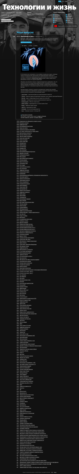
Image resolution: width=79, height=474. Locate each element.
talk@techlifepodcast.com (7, 21)
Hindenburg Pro (25, 101)
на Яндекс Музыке (38, 117)
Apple (39, 116)
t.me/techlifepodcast (6, 19)
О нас (66, 1)
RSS (52, 472)
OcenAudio (24, 109)
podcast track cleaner (37, 78)
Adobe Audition (25, 103)
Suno (23, 111)
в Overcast (43, 116)
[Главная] (59, 1)
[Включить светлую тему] (75, 1)
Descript (23, 98)
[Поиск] (63, 1)
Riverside (24, 100)
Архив (55, 472)
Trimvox (23, 96)
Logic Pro (24, 107)
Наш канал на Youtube (27, 114)
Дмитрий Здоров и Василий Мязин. (35, 14)
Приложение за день (27, 36)
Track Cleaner (24, 94)
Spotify (31, 117)
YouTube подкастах (25, 117)
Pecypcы (71, 1)
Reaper (23, 105)
